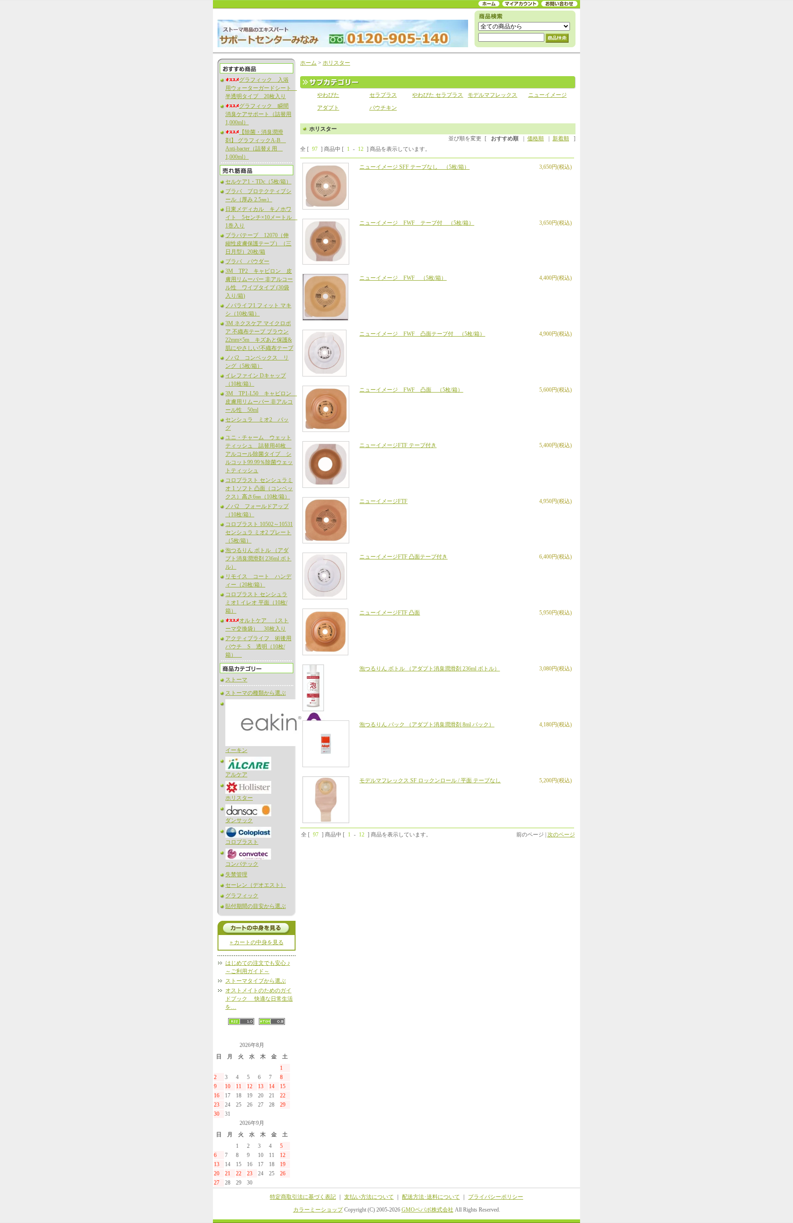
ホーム (308, 63)
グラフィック (241, 895)
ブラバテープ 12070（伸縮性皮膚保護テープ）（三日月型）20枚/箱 (258, 243)
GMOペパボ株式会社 (427, 1209)
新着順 (561, 138)
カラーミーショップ (318, 1209)
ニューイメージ (547, 95)
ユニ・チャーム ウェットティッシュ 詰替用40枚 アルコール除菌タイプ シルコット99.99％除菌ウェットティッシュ (259, 454)
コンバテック (241, 864)
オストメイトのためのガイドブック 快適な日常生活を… (259, 998)
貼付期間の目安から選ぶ (255, 906)
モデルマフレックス (492, 95)
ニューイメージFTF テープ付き (397, 445)
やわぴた (328, 95)
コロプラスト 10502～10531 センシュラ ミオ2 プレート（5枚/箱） (259, 532)
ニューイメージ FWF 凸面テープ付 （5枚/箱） (422, 334)
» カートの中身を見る (257, 942)
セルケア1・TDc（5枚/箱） (258, 181)
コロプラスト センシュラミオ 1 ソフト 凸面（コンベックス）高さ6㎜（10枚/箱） (259, 488)
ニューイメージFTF (383, 501)
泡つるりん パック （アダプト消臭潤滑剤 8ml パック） (426, 724)
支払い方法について (369, 1197)
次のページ (561, 834)
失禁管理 (236, 874)
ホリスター (239, 798)
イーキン (236, 750)
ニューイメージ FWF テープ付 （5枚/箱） (416, 223)
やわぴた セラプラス (437, 95)
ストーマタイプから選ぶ (255, 981)
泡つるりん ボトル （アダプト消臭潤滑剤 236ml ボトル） (258, 558)
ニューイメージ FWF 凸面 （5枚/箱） (411, 390)
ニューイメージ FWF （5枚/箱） (403, 278)
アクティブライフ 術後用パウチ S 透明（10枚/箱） (258, 646)
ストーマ (236, 679)
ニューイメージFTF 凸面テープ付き (403, 556)
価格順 (535, 138)
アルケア (236, 774)
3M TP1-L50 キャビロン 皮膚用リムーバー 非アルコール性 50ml (261, 401)
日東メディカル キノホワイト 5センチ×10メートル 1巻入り (261, 217)
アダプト (328, 108)
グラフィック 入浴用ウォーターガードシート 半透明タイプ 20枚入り (261, 88)
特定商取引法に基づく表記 (303, 1197)
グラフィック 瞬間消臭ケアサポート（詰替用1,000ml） (258, 114)
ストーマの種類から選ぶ (255, 693)
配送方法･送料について (431, 1197)
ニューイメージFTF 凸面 (389, 612)
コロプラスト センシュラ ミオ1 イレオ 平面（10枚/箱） (256, 602)
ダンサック (239, 820)
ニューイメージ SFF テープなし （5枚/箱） (414, 167)
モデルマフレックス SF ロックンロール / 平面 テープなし (430, 780)
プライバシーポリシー (495, 1197)
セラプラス (383, 95)
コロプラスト (241, 842)
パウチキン (383, 108)
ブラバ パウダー (247, 261)
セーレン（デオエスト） (255, 885)
